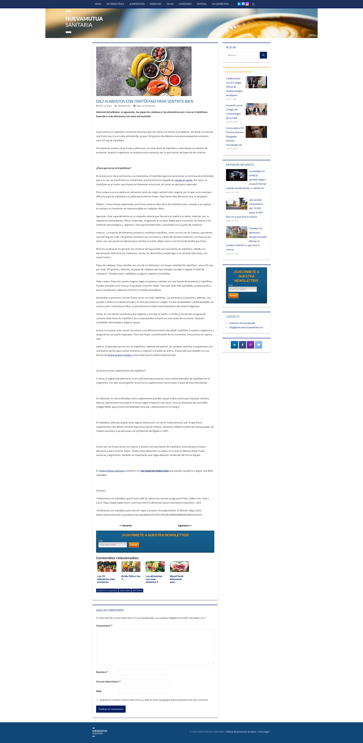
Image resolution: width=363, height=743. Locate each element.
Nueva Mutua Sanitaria (111, 470)
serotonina (125, 590)
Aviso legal (263, 731)
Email (101, 541)
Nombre (102, 672)
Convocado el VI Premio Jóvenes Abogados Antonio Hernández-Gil (235, 136)
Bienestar (155, 4)
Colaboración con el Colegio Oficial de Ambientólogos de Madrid (234, 87)
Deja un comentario (146, 105)
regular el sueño (183, 180)
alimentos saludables (107, 590)
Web (98, 691)
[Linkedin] (239, 4)
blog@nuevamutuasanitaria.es (246, 327)
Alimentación (137, 4)
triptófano (137, 590)
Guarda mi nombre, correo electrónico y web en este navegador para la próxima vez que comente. (154, 699)
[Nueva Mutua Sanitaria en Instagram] (250, 345)
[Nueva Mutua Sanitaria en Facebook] (242, 345)
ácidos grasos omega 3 (119, 355)
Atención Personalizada (242, 323)
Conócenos (185, 4)
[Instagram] (247, 4)
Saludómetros (220, 4)
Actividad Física (115, 4)
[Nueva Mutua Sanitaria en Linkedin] (234, 345)
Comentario (104, 625)
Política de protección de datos (241, 731)
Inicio (98, 4)
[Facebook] (243, 4)
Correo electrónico (108, 681)
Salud (170, 4)
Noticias (201, 4)
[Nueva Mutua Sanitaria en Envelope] (258, 345)
